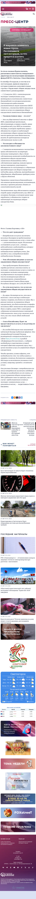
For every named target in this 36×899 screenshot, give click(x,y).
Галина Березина (23, 60)
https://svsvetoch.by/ (13, 339)
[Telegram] (22, 398)
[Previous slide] (3, 695)
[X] (17, 398)
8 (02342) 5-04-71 (18, 853)
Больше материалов (31, 444)
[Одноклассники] (15, 398)
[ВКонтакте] (12, 398)
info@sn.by (18, 857)
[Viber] (19, 398)
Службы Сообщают (21, 30)
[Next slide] (32, 695)
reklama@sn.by (18, 859)
